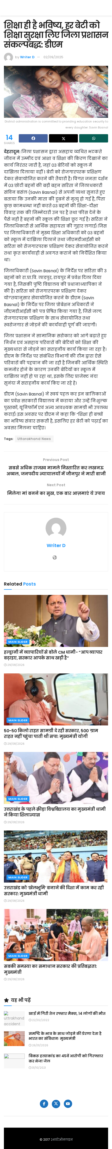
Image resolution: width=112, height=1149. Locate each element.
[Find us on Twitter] (56, 1104)
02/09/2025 (53, 57)
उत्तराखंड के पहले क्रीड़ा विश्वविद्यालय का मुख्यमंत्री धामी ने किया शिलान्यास (55, 812)
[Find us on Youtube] (68, 1104)
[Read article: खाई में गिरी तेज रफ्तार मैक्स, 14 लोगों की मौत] (14, 1018)
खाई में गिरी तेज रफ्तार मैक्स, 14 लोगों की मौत (67, 1013)
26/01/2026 (39, 1045)
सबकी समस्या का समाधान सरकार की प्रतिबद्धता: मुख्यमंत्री (50, 969)
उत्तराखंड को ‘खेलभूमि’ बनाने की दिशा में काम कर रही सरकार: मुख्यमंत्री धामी (54, 891)
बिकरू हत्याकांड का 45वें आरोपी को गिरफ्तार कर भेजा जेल (66, 1058)
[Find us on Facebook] (44, 1104)
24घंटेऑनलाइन (62, 1139)
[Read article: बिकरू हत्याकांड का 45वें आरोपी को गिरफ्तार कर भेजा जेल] (14, 1061)
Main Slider (18, 642)
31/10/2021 (38, 1068)
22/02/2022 (40, 1020)
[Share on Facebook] (33, 138)
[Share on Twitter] (63, 138)
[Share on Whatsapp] (93, 138)
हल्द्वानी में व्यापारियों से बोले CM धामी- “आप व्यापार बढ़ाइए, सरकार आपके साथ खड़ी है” (53, 655)
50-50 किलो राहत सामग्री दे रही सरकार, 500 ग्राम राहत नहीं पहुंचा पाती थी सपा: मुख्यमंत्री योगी (51, 733)
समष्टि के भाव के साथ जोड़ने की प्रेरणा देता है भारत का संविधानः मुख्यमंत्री (65, 1036)
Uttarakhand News (34, 439)
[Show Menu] (105, 8)
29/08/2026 (15, 665)
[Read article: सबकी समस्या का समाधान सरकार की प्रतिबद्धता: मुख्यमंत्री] (56, 935)
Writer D (27, 57)
